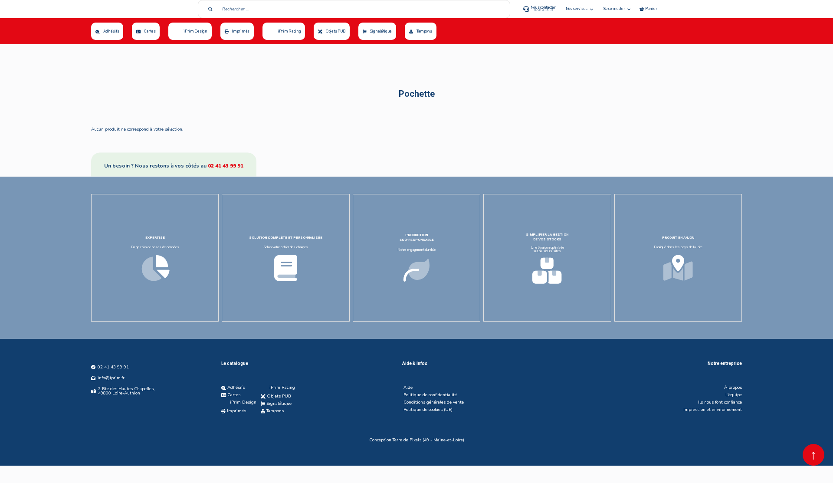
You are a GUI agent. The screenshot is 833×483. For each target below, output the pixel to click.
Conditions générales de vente (433, 402)
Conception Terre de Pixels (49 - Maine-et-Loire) (416, 440)
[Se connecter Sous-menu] (629, 9)
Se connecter (614, 8)
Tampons (424, 31)
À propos (733, 387)
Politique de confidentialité (430, 395)
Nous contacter (543, 7)
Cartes (149, 31)
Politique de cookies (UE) (428, 410)
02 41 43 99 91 (225, 165)
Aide (408, 387)
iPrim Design (195, 31)
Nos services (576, 8)
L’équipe (733, 395)
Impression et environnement (712, 410)
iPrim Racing (289, 31)
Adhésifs (111, 31)
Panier (651, 8)
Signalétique (381, 31)
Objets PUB (335, 31)
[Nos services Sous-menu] (592, 9)
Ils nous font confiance (720, 402)
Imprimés (240, 31)
